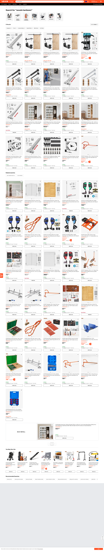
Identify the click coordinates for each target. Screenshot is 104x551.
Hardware (10, 6)
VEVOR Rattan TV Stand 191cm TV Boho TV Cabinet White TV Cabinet (58, 463)
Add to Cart (14, 98)
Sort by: (92, 24)
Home (6, 6)
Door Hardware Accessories (22, 6)
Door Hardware (14, 6)
